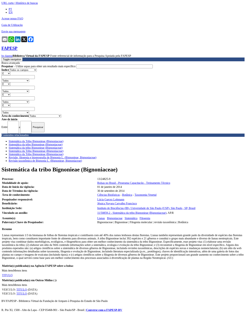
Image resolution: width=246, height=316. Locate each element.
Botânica (127, 194)
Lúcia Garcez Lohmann (110, 199)
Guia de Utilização (12, 24)
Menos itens (20, 270)
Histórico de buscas (27, 3)
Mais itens (7, 270)
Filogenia (145, 218)
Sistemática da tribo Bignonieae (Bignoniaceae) (35, 144)
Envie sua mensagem (13, 31)
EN (11, 12)
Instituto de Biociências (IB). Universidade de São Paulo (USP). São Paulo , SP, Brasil (146, 208)
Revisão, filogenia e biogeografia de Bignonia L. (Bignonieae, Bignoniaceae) (52, 157)
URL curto (7, 3)
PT (10, 9)
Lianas (101, 218)
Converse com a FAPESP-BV (104, 309)
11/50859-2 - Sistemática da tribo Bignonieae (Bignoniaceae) (131, 212)
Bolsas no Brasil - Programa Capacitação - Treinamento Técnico (133, 182)
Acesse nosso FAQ (12, 18)
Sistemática (131, 218)
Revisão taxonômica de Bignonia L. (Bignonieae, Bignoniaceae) (45, 160)
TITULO (7, 275)
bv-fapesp (7, 55)
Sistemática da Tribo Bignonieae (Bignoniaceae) (36, 141)
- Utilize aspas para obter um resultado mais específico (38, 66)
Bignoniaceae (114, 218)
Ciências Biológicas (108, 194)
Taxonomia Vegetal (145, 194)
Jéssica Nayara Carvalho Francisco (117, 203)
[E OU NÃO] (5, 73)
